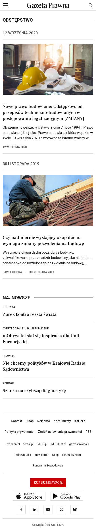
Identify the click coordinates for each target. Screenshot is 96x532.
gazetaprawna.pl (79, 444)
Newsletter (41, 454)
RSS (89, 431)
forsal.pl (28, 444)
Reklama (43, 421)
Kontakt (16, 421)
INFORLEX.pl (58, 444)
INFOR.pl (42, 444)
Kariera (79, 421)
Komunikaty (62, 421)
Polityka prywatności (19, 431)
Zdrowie (9, 383)
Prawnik (9, 355)
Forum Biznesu (71, 454)
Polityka (9, 307)
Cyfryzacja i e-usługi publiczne (26, 328)
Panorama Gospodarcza (48, 465)
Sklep (55, 454)
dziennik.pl (13, 444)
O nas (29, 421)
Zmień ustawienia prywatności (60, 431)
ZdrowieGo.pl (23, 454)
